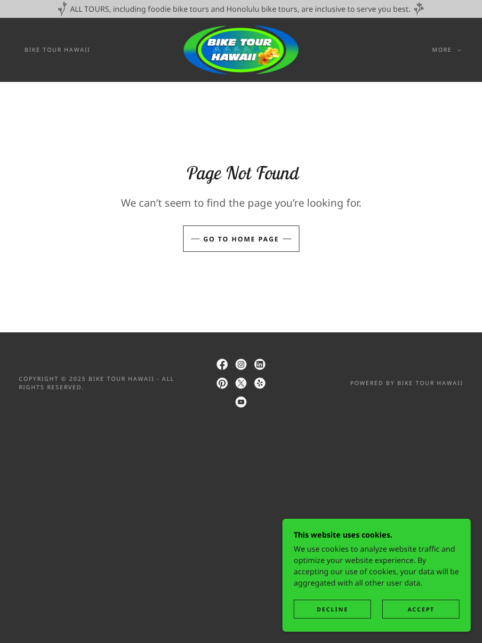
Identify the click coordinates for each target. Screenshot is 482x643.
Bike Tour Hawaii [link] (57, 50)
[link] (241, 49)
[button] (444, 50)
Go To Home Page (241, 238)
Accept (421, 609)
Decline (332, 609)
